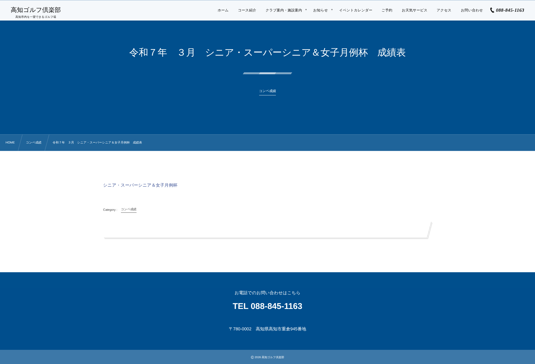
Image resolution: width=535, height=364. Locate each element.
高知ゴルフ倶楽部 (36, 10)
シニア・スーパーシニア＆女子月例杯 (141, 185)
